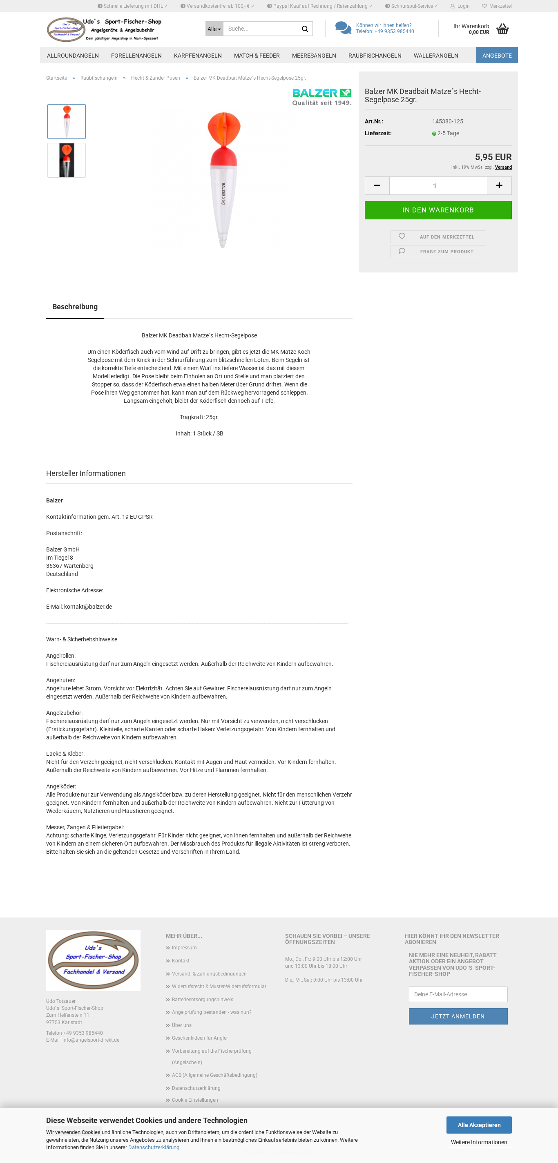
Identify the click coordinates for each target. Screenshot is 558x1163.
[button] (377, 185)
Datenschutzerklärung (153, 1147)
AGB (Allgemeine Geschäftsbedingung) (214, 1075)
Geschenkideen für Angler (200, 1038)
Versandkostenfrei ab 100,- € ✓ (220, 6)
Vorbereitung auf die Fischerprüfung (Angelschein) (212, 1056)
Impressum (184, 948)
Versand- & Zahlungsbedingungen (209, 974)
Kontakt (181, 961)
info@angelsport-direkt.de (90, 1040)
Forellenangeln (136, 55)
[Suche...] (305, 29)
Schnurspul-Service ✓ (414, 6)
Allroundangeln (73, 55)
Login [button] (462, 6)
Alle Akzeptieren (479, 1125)
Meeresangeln (314, 55)
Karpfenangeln (198, 55)
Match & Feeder (257, 55)
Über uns (182, 1025)
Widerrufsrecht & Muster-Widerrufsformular (219, 986)
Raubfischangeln (375, 55)
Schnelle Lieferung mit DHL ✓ (135, 6)
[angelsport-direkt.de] (119, 29)
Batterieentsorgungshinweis (202, 999)
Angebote (497, 55)
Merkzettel (499, 6)
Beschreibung (75, 306)
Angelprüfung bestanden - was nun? (212, 1012)
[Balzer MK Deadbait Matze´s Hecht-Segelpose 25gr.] (223, 179)
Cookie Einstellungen (195, 1100)
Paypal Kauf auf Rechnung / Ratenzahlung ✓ (322, 6)
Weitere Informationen (479, 1142)
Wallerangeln (436, 55)
